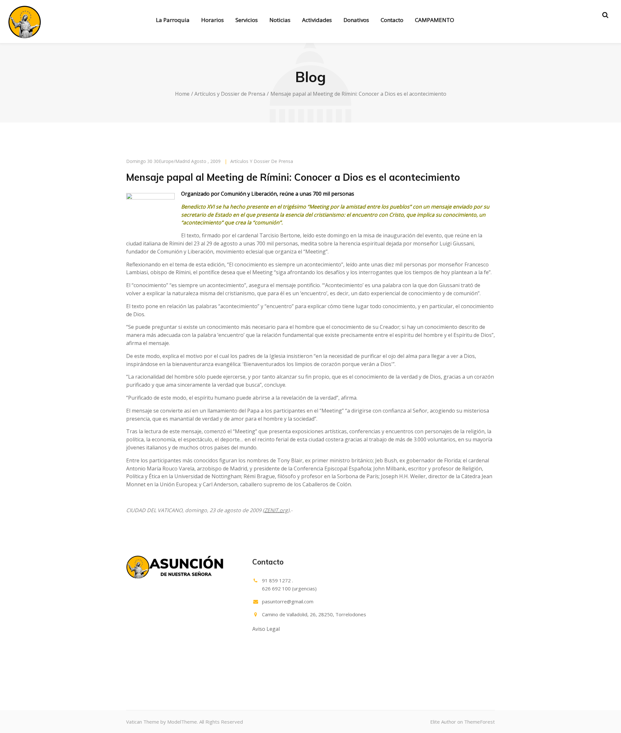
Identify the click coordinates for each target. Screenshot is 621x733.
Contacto (392, 20)
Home (182, 93)
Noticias (279, 20)
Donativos (356, 20)
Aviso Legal (266, 628)
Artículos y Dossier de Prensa (229, 93)
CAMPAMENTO (434, 20)
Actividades (317, 20)
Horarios (212, 20)
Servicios (246, 20)
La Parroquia (173, 20)
